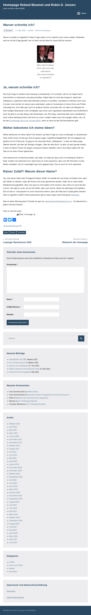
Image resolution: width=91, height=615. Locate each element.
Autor (6, 232)
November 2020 (15, 471)
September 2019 (15, 499)
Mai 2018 (13, 530)
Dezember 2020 (15, 467)
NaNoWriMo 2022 (16, 359)
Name (10, 299)
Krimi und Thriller (16, 565)
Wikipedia (75, 195)
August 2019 (14, 502)
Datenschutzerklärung (15, 597)
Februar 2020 (14, 492)
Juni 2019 (13, 508)
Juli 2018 (13, 527)
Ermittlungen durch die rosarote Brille (25, 121)
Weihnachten (33, 392)
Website (10, 314)
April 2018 (13, 533)
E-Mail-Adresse (14, 307)
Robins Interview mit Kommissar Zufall (24, 369)
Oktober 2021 (14, 446)
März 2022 (13, 433)
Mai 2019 (13, 511)
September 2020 (15, 477)
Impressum (11, 591)
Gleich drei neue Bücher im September (33, 398)
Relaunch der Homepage (19, 372)
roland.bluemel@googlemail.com (58, 201)
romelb (30, 30)
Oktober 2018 (14, 517)
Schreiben (8, 30)
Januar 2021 (14, 464)
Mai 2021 (13, 458)
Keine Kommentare (43, 30)
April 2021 (13, 461)
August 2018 (14, 524)
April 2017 (13, 539)
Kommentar (12, 264)
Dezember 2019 (15, 496)
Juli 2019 (13, 505)
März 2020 (13, 489)
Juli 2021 (13, 452)
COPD (12, 562)
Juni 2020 (13, 483)
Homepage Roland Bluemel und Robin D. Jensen (39, 5)
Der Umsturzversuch (17, 363)
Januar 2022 (14, 436)
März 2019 (13, 514)
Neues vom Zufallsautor (18, 366)
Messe (12, 568)
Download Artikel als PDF (12, 226)
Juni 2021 (13, 455)
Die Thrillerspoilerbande (27, 401)
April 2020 (13, 486)
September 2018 (15, 521)
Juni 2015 (13, 542)
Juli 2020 (13, 480)
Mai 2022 (13, 430)
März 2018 (13, 536)
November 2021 (15, 442)
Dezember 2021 (15, 439)
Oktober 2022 (14, 424)
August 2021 (14, 449)
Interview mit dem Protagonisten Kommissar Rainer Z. (49, 395)
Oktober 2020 (14, 474)
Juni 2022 (13, 427)
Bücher (12, 232)
